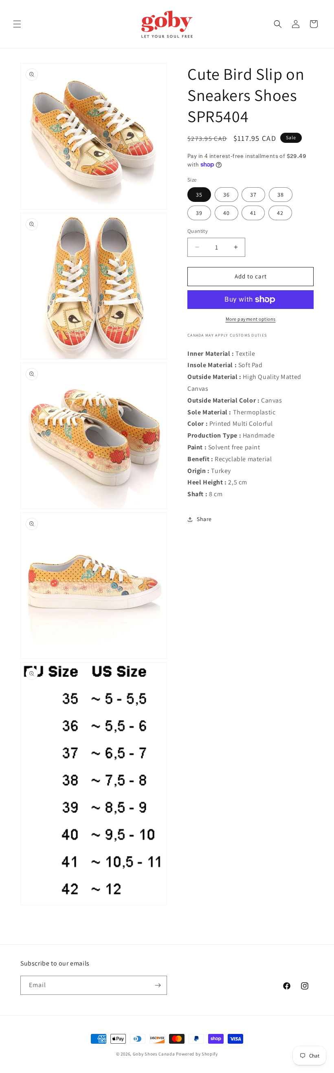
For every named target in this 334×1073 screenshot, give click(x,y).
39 (199, 213)
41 (253, 213)
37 (253, 194)
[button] (17, 24)
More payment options (251, 319)
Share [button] (204, 519)
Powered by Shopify (197, 1054)
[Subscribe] (158, 985)
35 (199, 194)
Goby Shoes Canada (154, 1054)
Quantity (197, 231)
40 (226, 213)
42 (280, 213)
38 (280, 194)
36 (226, 194)
